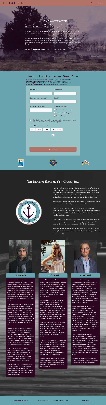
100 (46, 130)
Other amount (57, 130)
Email (56, 98)
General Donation (61, 116)
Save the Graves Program (63, 113)
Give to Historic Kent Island (38, 126)
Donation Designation (60, 106)
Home (92, 3)
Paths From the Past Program (65, 110)
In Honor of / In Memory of (37, 106)
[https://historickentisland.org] (18, 3)
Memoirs (100, 3)
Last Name (58, 89)
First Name (33, 89)
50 (39, 130)
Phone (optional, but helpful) (38, 98)
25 (32, 130)
